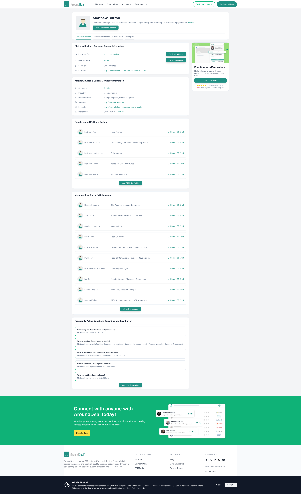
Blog (172, 459)
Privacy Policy (131, 488)
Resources (140, 4)
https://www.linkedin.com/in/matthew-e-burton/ (125, 70)
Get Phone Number (176, 60)
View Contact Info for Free (106, 28)
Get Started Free (227, 4)
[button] (130, 132)
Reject (218, 485)
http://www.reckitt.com (114, 102)
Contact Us (210, 471)
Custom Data (112, 4)
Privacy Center (176, 468)
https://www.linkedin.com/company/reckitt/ (123, 107)
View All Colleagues (130, 309)
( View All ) (120, 112)
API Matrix (126, 4)
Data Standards (177, 464)
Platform (99, 4)
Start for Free (210, 80)
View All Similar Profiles (130, 183)
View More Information (130, 385)
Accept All (231, 485)
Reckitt (191, 22)
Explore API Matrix (204, 4)
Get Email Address (176, 54)
